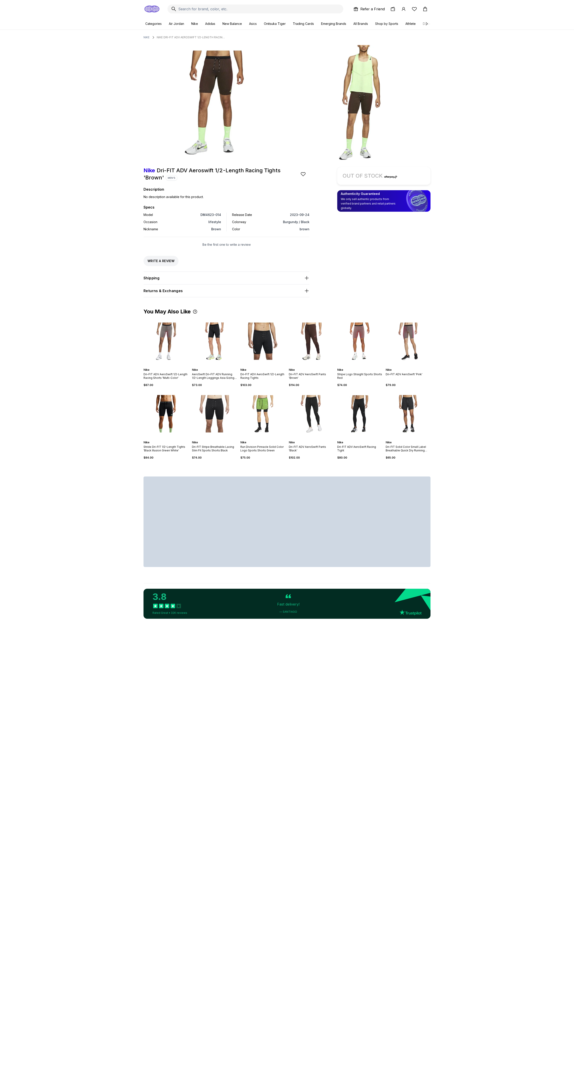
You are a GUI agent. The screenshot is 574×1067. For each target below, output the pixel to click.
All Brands (360, 24)
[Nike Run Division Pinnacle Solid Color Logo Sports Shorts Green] (262, 413)
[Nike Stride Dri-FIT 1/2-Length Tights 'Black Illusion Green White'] (166, 413)
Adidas (210, 24)
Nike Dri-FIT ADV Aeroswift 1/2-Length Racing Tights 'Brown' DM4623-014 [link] (191, 37)
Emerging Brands (333, 24)
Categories (153, 24)
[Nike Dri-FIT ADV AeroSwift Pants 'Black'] (311, 413)
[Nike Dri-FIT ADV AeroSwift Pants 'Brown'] (311, 341)
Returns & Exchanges (163, 291)
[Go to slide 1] (162, 365)
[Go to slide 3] (165, 365)
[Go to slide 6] (218, 365)
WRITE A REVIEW (161, 261)
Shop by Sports (386, 24)
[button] (195, 311)
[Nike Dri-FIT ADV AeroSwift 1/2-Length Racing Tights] (262, 341)
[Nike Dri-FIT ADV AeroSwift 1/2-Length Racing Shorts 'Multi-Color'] (166, 341)
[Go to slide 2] (164, 365)
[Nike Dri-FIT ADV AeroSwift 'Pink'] (408, 341)
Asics (253, 24)
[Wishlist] (414, 9)
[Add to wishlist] (303, 174)
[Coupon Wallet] (393, 9)
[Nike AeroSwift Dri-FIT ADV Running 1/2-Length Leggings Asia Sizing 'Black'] (214, 341)
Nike (194, 24)
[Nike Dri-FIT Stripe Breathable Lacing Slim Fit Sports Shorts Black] (214, 413)
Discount (429, 24)
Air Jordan (176, 24)
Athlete (410, 24)
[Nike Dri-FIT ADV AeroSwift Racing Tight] (359, 413)
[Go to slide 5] (169, 365)
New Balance (232, 24)
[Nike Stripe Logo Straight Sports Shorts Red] (359, 341)
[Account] (403, 9)
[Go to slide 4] (167, 365)
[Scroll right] (426, 24)
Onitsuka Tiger (275, 24)
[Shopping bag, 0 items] (425, 9)
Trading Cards (303, 24)
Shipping (151, 278)
